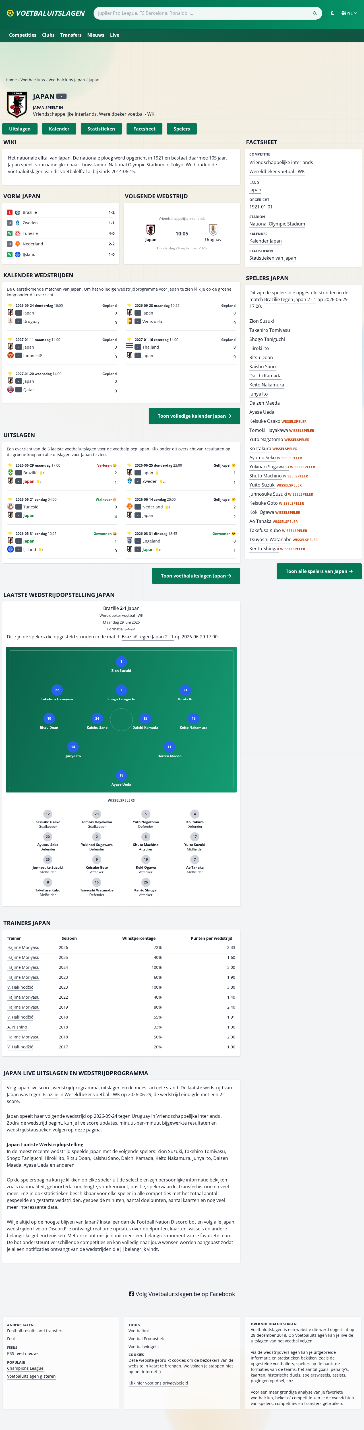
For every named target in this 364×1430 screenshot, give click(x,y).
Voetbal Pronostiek (146, 1338)
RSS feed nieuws (23, 1353)
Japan (255, 190)
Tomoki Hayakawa (268, 430)
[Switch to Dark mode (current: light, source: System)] (332, 13)
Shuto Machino (265, 476)
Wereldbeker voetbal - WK (126, 114)
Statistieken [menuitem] (101, 129)
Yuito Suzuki (262, 485)
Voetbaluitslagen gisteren (31, 1376)
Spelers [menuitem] (182, 129)
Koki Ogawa (261, 512)
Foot (11, 1338)
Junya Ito (258, 394)
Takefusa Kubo (265, 530)
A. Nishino (17, 1027)
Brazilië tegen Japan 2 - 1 (148, 637)
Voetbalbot (139, 1330)
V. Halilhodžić (20, 987)
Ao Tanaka (260, 521)
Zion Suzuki (261, 321)
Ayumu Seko (262, 457)
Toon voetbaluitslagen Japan (194, 576)
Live (114, 35)
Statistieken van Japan (272, 258)
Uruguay (141, 1116)
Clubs (48, 35)
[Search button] (315, 13)
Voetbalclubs (32, 79)
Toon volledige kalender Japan (192, 416)
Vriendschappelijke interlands (65, 114)
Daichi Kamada (265, 375)
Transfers (71, 35)
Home (11, 79)
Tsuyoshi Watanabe (270, 539)
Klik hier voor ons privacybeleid (158, 1383)
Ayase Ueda (261, 412)
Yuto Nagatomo (266, 439)
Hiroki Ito (259, 348)
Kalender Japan (265, 241)
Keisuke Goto (263, 503)
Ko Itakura (260, 448)
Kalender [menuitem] (59, 129)
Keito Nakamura (266, 385)
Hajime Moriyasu (23, 947)
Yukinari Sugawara (269, 466)
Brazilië (50, 1094)
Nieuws (95, 35)
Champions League (25, 1368)
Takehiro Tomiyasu (269, 330)
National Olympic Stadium (277, 224)
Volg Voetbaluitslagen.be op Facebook (184, 1294)
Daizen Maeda (264, 403)
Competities (22, 35)
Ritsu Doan (261, 357)
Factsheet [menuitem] (144, 129)
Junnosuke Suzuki (268, 494)
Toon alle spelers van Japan (317, 571)
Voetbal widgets (144, 1346)
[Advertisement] (182, 62)
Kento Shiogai (264, 548)
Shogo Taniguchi (267, 339)
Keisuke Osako (264, 421)
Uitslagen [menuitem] (20, 129)
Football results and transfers (35, 1330)
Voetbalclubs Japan (67, 79)
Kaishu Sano (262, 366)
